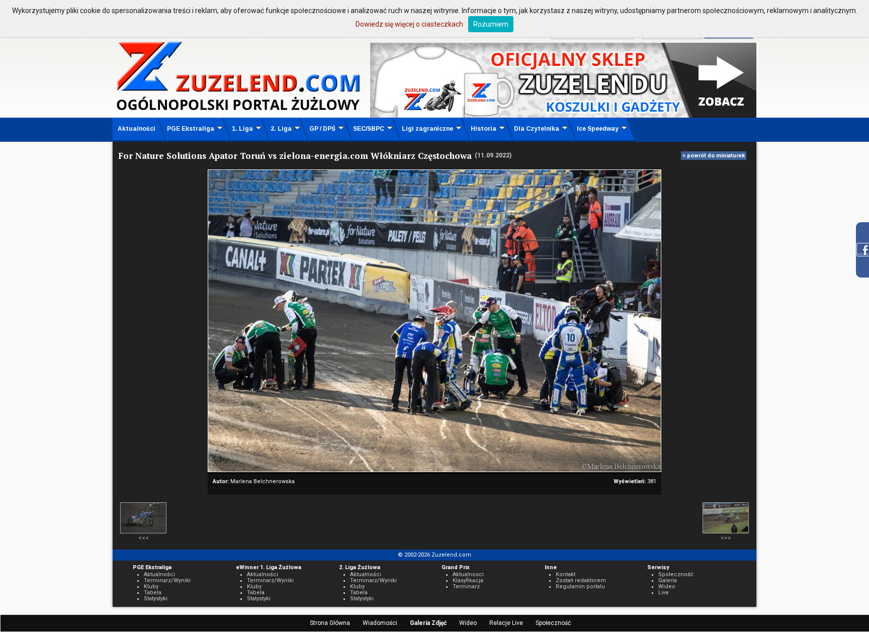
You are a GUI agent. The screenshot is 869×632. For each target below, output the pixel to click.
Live (663, 592)
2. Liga (281, 128)
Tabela (152, 592)
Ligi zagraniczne (427, 128)
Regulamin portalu (580, 586)
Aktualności (136, 128)
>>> (726, 537)
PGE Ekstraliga (190, 128)
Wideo (468, 622)
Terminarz (466, 586)
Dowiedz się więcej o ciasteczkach (409, 24)
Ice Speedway (598, 128)
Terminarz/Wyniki (167, 580)
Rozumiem (490, 24)
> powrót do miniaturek (713, 155)
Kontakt (565, 574)
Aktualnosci (468, 574)
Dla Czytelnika (536, 128)
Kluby (151, 586)
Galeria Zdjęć (428, 622)
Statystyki (155, 598)
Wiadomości (380, 622)
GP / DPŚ (322, 128)
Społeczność (553, 622)
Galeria (667, 580)
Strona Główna (330, 622)
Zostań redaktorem (581, 580)
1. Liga (242, 128)
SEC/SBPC (368, 128)
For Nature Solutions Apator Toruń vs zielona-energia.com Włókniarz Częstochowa (295, 155)
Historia (483, 128)
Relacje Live (506, 622)
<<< (143, 537)
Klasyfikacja (468, 580)
